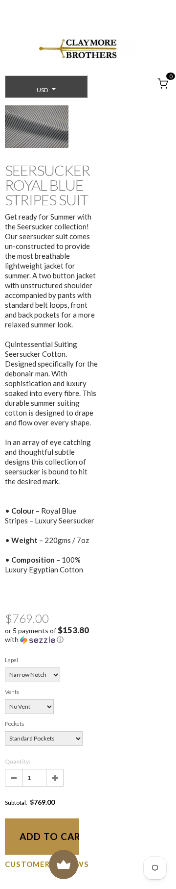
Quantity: (17, 761)
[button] (51, 635)
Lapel (11, 660)
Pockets (14, 723)
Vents (12, 691)
